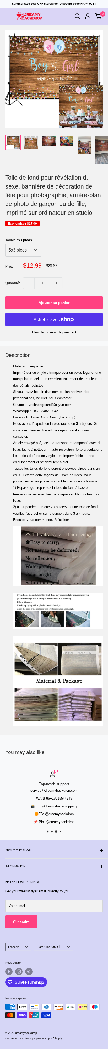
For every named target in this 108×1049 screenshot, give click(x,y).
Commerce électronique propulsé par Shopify (34, 1038)
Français (13, 946)
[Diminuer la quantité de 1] (28, 283)
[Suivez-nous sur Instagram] (19, 971)
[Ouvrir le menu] (7, 16)
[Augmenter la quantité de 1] (56, 283)
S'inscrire (21, 922)
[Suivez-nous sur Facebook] (9, 971)
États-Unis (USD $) (49, 946)
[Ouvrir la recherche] (77, 16)
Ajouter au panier (54, 303)
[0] (98, 16)
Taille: (18, 240)
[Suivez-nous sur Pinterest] (29, 971)
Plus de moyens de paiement (54, 332)
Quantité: (12, 283)
